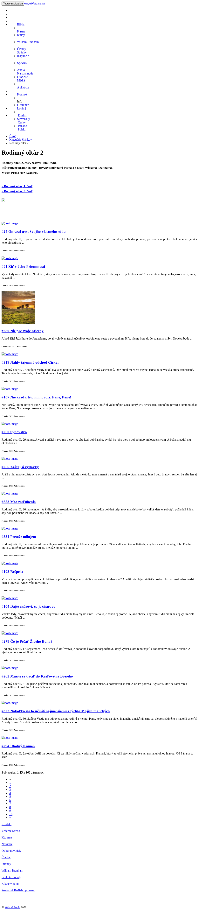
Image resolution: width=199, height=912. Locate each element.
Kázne (21, 31)
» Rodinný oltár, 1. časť (17, 186)
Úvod (12, 136)
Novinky (7, 844)
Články (21, 49)
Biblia (20, 24)
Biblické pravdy (11, 877)
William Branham (28, 42)
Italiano (22, 126)
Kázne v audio (10, 883)
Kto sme (7, 837)
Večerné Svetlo (11, 830)
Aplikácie (23, 87)
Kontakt (22, 94)
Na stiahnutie (25, 73)
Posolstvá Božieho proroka (18, 890)
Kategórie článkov (20, 139)
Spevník (22, 63)
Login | (21, 108)
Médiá (21, 80)
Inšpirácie (23, 56)
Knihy (21, 35)
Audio (21, 70)
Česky (21, 122)
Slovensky (23, 119)
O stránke (23, 105)
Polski (21, 129)
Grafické (22, 77)
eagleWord (34, 3)
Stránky (22, 52)
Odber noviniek (11, 850)
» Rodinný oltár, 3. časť (17, 191)
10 (10, 814)
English (22, 115)
